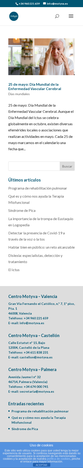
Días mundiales (19, 94)
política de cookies (58, 458)
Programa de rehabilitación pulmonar (37, 188)
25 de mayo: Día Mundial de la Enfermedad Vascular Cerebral (34, 86)
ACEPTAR (41, 465)
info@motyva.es (32, 323)
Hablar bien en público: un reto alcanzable (41, 247)
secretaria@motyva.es (37, 391)
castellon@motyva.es (36, 357)
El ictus (14, 269)
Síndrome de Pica (22, 210)
